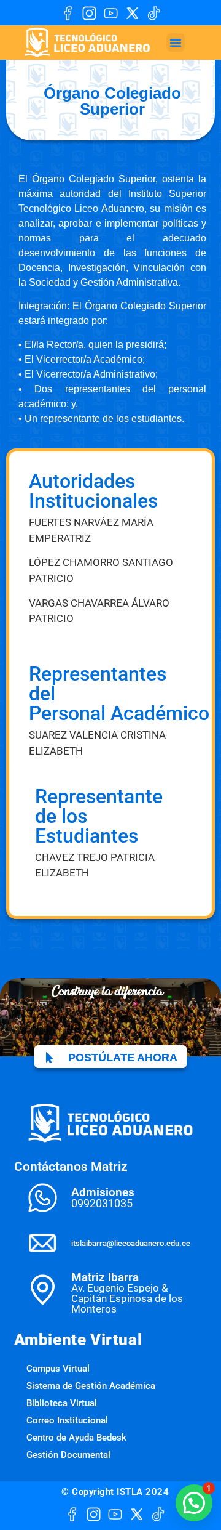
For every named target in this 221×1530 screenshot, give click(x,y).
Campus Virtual (58, 1368)
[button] (175, 42)
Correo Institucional (67, 1420)
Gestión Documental (68, 1454)
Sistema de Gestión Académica (90, 1385)
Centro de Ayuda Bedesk (76, 1437)
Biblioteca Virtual (61, 1403)
